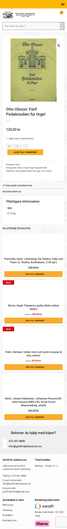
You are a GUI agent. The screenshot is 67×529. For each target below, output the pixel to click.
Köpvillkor (8, 515)
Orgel (25, 167)
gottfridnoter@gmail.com (16, 491)
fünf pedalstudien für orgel (27, 171)
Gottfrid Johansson (19, 15)
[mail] (8, 4)
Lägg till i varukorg (25, 152)
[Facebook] (13, 4)
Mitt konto (8, 505)
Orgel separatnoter (38, 167)
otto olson (46, 171)
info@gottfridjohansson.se (24, 446)
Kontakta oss (10, 520)
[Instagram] (17, 4)
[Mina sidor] (54, 14)
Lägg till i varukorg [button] (35, 274)
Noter (19, 167)
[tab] (33, 186)
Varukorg (7, 510)
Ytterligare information (17, 185)
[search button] (62, 26)
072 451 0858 (16, 441)
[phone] (3, 4)
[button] (59, 46)
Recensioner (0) (12, 191)
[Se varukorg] (59, 14)
